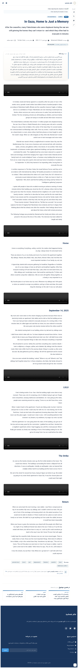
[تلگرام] (6, 3)
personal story (15, 562)
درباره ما (72, 652)
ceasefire (53, 562)
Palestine (45, 562)
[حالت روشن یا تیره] (75, 665)
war (29, 562)
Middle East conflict (62, 566)
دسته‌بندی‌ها (71, 649)
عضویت (5, 650)
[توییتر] (3, 3)
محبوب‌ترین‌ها (70, 645)
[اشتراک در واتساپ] (74, 20)
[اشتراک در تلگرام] (74, 12)
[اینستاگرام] (66, 628)
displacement (37, 562)
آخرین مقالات (70, 642)
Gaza (60, 562)
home (23, 562)
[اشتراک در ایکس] (74, 16)
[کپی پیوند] (73, 24)
